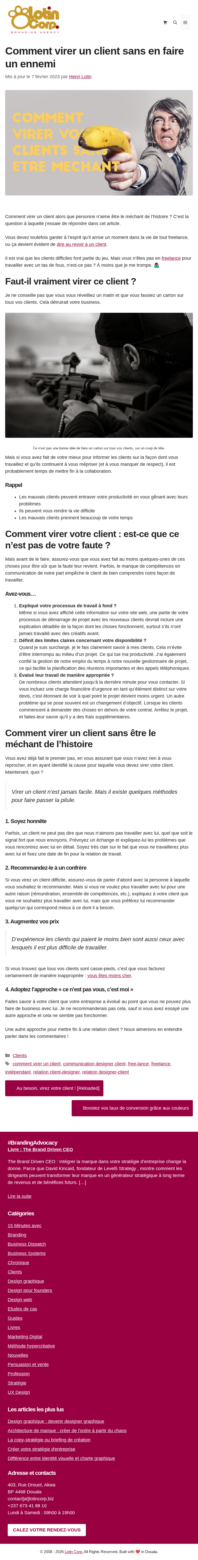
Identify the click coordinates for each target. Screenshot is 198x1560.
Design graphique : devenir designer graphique (56, 1421)
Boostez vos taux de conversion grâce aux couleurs (136, 1108)
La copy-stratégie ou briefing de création (49, 1439)
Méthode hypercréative (31, 1346)
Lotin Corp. (74, 1551)
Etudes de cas (22, 1309)
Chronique (18, 1262)
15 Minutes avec (25, 1225)
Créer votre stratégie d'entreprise (41, 1449)
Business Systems (27, 1253)
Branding (17, 1234)
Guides (15, 1318)
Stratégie (17, 1383)
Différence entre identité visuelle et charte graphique (61, 1458)
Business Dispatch (27, 1244)
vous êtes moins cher (109, 975)
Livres (14, 1327)
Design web (20, 1299)
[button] (175, 22)
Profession (19, 1373)
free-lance (138, 1063)
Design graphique (26, 1281)
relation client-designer (56, 1072)
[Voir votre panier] (165, 22)
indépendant (18, 1072)
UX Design (19, 1392)
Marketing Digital (25, 1336)
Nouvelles (18, 1355)
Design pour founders (30, 1290)
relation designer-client (105, 1072)
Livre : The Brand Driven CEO (40, 1149)
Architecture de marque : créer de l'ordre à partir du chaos (67, 1430)
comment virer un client (37, 1063)
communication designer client (94, 1063)
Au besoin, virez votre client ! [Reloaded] (58, 1088)
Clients (20, 1055)
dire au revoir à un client (81, 244)
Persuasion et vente (28, 1364)
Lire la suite (19, 1196)
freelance (171, 258)
